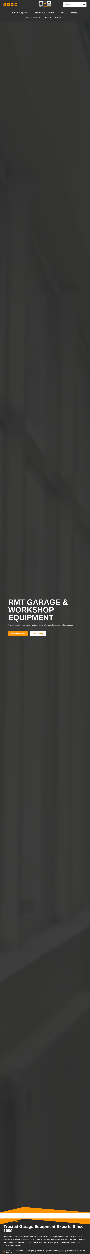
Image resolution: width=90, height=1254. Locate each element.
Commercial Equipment (44, 13)
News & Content (33, 18)
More (47, 18)
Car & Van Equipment (21, 13)
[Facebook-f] (5, 4)
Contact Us (60, 18)
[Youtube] (16, 4)
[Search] (84, 4)
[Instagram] (12, 4)
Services (73, 13)
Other (62, 13)
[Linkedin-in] (8, 4)
